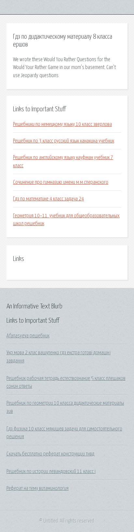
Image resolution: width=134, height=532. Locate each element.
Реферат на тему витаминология (38, 488)
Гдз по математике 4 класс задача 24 (48, 198)
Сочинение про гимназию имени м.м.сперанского (60, 182)
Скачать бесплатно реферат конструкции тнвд (50, 454)
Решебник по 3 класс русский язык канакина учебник (63, 140)
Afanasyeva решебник (28, 335)
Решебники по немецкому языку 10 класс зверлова (62, 124)
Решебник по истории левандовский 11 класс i (51, 471)
